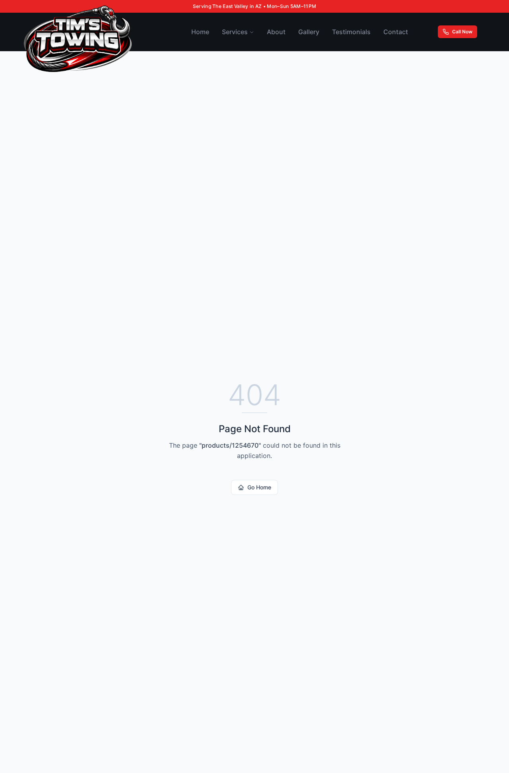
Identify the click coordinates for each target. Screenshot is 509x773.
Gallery (308, 32)
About (276, 32)
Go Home (259, 487)
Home (200, 32)
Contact (395, 32)
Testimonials (351, 32)
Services (235, 32)
